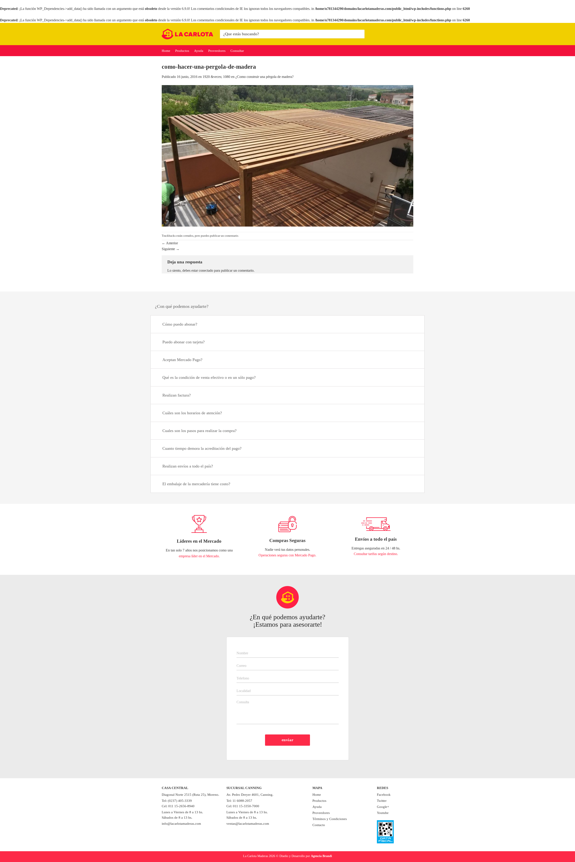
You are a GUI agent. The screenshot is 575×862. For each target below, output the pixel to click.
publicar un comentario (224, 235)
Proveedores (217, 51)
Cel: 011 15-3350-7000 (242, 806)
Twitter (382, 800)
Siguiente (170, 249)
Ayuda (198, 51)
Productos (182, 51)
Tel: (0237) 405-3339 (177, 800)
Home (166, 51)
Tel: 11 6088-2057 (239, 800)
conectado (206, 270)
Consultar (237, 51)
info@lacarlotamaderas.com (181, 823)
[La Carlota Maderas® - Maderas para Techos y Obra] (187, 34)
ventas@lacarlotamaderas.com (247, 823)
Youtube (383, 813)
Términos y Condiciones (329, 819)
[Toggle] (415, 325)
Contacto (318, 825)
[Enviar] (360, 34)
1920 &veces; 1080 (216, 77)
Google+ (383, 807)
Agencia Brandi (321, 856)
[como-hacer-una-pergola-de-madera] (287, 155)
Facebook (384, 794)
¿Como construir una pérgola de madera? (264, 77)
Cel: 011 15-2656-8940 (178, 806)
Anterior (170, 243)
